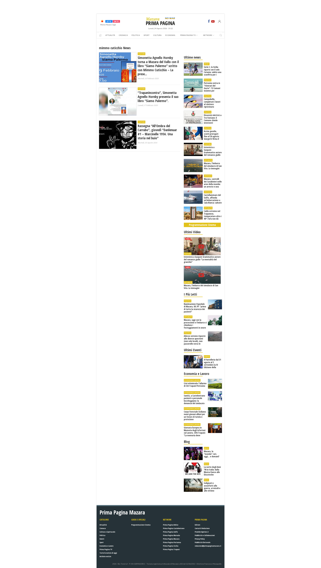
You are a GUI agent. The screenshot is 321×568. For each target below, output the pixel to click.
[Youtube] (213, 21)
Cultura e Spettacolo (107, 532)
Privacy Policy (200, 539)
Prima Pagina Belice (170, 525)
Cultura (157, 35)
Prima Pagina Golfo (170, 532)
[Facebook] (209, 21)
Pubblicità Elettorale (202, 542)
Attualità (110, 35)
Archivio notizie (105, 556)
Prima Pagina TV (106, 549)
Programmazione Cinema (140, 525)
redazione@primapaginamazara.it (208, 546)
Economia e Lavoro (106, 546)
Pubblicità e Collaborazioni (205, 535)
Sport (146, 35)
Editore (197, 525)
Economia (170, 35)
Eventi (102, 539)
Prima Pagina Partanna (172, 542)
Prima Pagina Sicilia (170, 546)
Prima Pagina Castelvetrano (173, 528)
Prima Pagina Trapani (171, 549)
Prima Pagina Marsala (171, 535)
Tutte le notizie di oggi (108, 553)
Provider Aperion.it (202, 532)
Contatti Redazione (202, 528)
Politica (136, 35)
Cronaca (123, 35)
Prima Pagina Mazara (171, 539)
